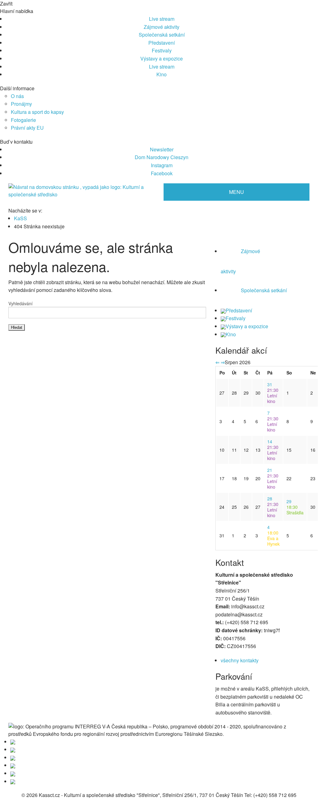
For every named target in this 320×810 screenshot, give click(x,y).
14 (269, 441)
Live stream (161, 18)
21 (269, 470)
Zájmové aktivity (161, 26)
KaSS (20, 218)
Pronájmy (21, 103)
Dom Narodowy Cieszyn (161, 157)
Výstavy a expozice (161, 58)
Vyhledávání (20, 303)
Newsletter (162, 149)
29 (288, 501)
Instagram (162, 165)
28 (269, 498)
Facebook (162, 173)
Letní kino (272, 395)
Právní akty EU (27, 127)
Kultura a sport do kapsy (37, 111)
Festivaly (162, 50)
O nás (17, 96)
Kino (161, 74)
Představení (161, 42)
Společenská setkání (162, 34)
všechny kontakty (240, 660)
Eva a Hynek (273, 538)
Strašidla (295, 510)
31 (269, 384)
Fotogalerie (23, 119)
